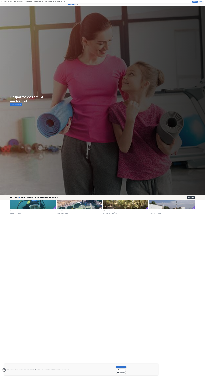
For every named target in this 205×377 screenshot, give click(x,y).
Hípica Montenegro (153, 210)
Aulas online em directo (38, 1)
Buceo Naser (13, 210)
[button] (4, 370)
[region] (81, 369)
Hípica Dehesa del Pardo (108, 210)
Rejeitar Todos (121, 369)
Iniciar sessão (201, 1)
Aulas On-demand (48, 1)
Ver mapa (193, 197)
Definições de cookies (121, 372)
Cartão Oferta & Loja (57, 1)
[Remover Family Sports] (74, 4)
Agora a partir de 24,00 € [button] (16, 104)
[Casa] (1, 1)
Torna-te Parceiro (28, 1)
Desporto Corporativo (18, 1)
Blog (64, 1)
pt (190, 1)
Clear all (77, 4)
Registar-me (195, 1)
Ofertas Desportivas (8, 1)
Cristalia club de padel (61, 210)
